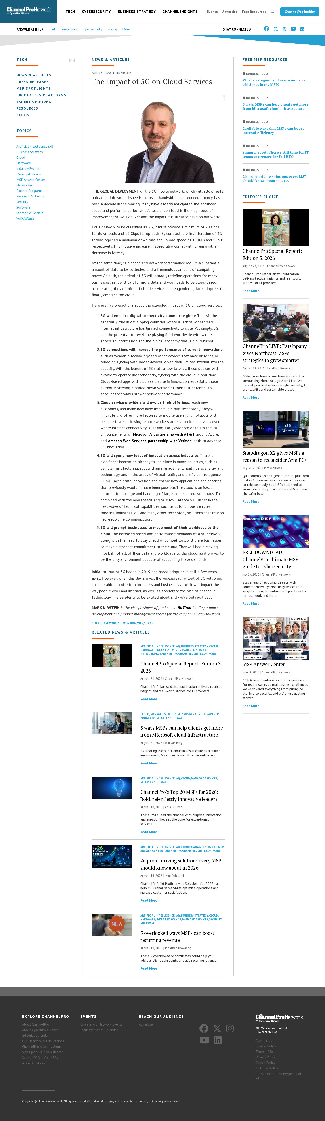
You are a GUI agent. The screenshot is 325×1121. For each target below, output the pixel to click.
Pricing (112, 29)
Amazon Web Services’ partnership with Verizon (150, 440)
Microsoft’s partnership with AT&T (164, 434)
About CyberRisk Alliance (40, 1030)
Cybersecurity (96, 11)
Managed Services (29, 174)
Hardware (23, 163)
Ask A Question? (34, 1063)
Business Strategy (137, 11)
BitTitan (184, 607)
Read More (148, 699)
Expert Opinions (34, 101)
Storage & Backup (29, 213)
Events (212, 11)
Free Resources (254, 11)
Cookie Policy (265, 1062)
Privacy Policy (265, 1057)
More (126, 29)
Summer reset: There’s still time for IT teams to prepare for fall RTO (276, 154)
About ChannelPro (35, 1024)
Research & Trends (30, 196)
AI (53, 29)
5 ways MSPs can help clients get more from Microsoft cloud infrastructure (275, 106)
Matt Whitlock (175, 876)
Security (22, 201)
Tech (70, 11)
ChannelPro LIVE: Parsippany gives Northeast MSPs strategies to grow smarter (275, 353)
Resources (27, 108)
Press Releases (32, 81)
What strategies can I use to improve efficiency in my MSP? (274, 82)
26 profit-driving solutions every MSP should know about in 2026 (275, 178)
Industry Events (28, 168)
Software (23, 207)
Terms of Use (265, 1051)
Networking (25, 185)
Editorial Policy (267, 1068)
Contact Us (264, 1040)
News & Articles (34, 75)
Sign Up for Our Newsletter (42, 1052)
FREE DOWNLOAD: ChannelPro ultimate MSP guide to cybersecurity (270, 559)
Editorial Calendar (35, 1035)
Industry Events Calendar (99, 1030)
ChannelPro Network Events (101, 1024)
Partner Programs (29, 190)
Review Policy (266, 1046)
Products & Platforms (41, 95)
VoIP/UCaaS (25, 218)
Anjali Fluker (173, 807)
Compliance (68, 29)
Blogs (22, 115)
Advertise (230, 11)
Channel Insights (180, 11)
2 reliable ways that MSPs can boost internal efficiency (273, 130)
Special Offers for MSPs (40, 1057)
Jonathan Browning (178, 948)
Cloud (20, 157)
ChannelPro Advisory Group (42, 1046)
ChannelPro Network (179, 678)
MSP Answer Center (30, 179)
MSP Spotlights (33, 88)
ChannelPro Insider (300, 11)
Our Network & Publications (43, 1041)
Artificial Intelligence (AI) (34, 146)
